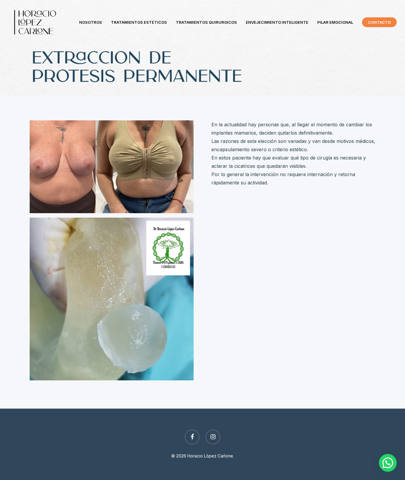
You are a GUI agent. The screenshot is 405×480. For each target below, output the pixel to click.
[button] (388, 463)
